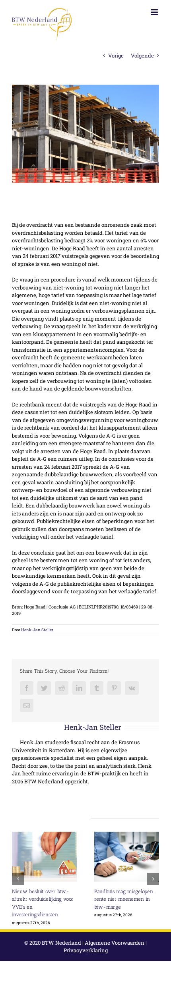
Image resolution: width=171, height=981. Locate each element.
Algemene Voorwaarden (114, 942)
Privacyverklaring (86, 950)
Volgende (142, 55)
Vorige (116, 55)
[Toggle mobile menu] (155, 12)
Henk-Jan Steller (37, 629)
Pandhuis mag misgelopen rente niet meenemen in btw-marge (123, 899)
